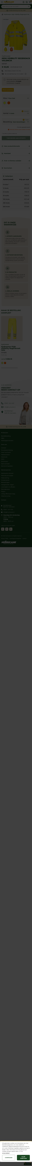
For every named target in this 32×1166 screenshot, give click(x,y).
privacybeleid (5, 1153)
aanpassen (8, 1157)
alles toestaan (23, 1157)
